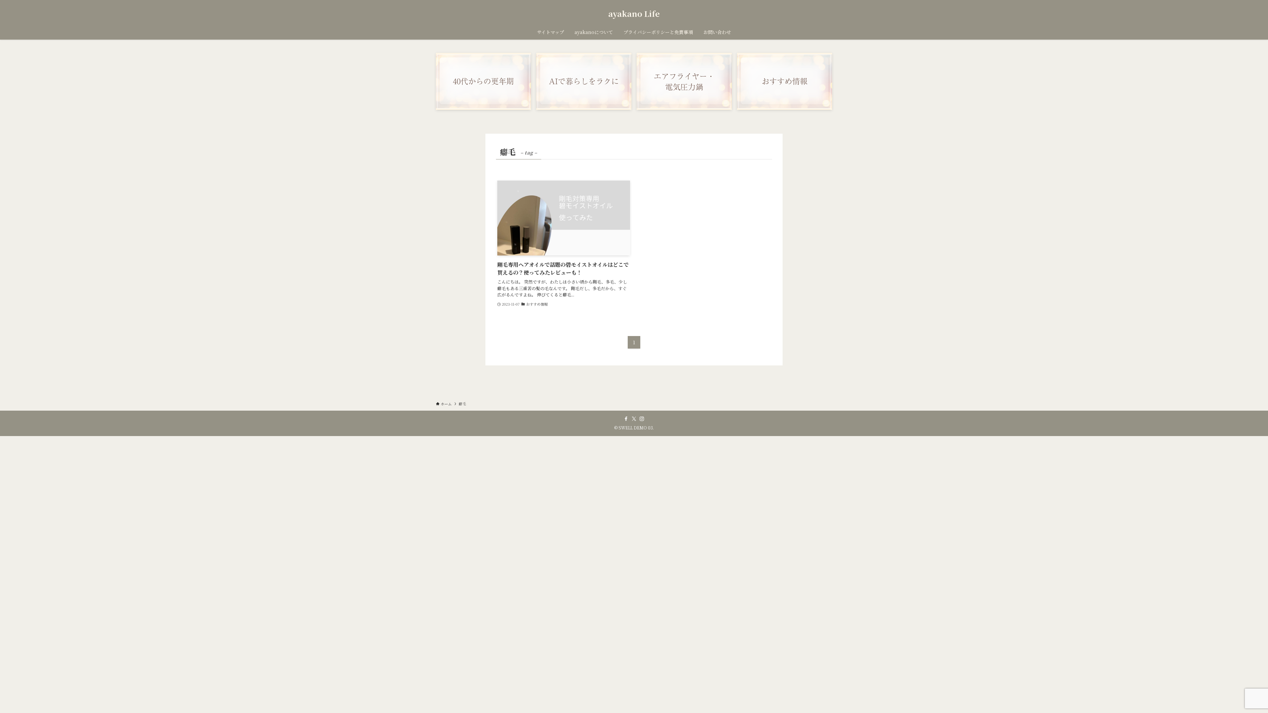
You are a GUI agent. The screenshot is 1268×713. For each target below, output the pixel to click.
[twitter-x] (634, 419)
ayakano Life (634, 13)
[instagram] (642, 419)
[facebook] (626, 419)
